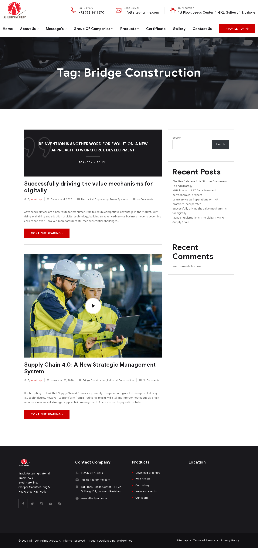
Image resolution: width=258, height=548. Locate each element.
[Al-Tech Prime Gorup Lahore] (15, 10)
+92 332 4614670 (91, 12)
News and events (146, 491)
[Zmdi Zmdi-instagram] (41, 503)
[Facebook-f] (23, 503)
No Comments (145, 199)
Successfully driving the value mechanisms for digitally (88, 187)
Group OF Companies (92, 29)
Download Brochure (147, 472)
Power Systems (119, 199)
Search (177, 137)
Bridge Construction (94, 380)
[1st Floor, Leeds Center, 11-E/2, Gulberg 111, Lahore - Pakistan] (77, 487)
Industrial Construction (120, 380)
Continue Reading (46, 233)
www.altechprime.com (95, 498)
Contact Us (202, 29)
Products (128, 29)
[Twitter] (32, 503)
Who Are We (143, 479)
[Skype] (59, 503)
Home (8, 29)
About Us (28, 29)
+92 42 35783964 (92, 473)
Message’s (55, 29)
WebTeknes (124, 540)
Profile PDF (235, 28)
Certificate (156, 29)
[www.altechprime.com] (77, 498)
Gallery (179, 29)
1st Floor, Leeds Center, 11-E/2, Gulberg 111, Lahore (216, 12)
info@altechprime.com (141, 12)
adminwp (36, 199)
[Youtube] (50, 503)
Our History (142, 485)
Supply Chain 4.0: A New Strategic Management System (90, 368)
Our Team (141, 497)
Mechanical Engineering (95, 199)
